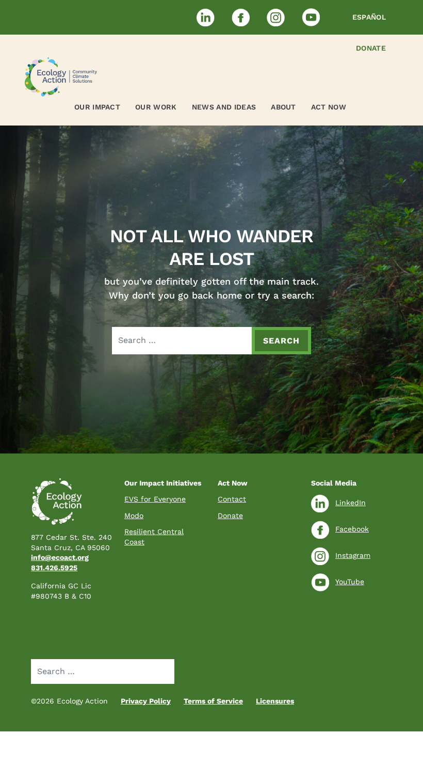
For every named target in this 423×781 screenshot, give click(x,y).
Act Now (328, 107)
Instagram (352, 555)
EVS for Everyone (155, 499)
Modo (133, 515)
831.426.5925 (54, 568)
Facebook (352, 529)
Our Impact (97, 107)
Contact (232, 499)
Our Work (156, 107)
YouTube (349, 581)
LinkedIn (350, 502)
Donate (371, 48)
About (283, 107)
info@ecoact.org (60, 557)
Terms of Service (213, 701)
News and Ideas (224, 107)
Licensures (275, 701)
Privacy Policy (146, 701)
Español (369, 17)
